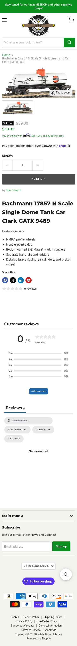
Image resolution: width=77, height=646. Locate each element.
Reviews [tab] (15, 408)
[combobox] (33, 42)
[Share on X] (13, 280)
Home (6, 55)
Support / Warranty (22, 626)
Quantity (7, 156)
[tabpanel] (38, 456)
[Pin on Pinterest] (28, 280)
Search (15, 617)
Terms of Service (31, 630)
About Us (50, 630)
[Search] (69, 42)
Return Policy (31, 617)
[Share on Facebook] (5, 280)
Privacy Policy (24, 621)
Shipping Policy (53, 617)
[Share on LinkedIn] (21, 280)
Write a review (38, 391)
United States (36, 566)
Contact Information (50, 626)
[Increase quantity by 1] (38, 165)
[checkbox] (14, 438)
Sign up (61, 546)
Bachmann (13, 190)
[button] (38, 353)
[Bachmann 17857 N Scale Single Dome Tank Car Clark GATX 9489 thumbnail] (17, 107)
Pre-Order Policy (47, 621)
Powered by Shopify (38, 638)
